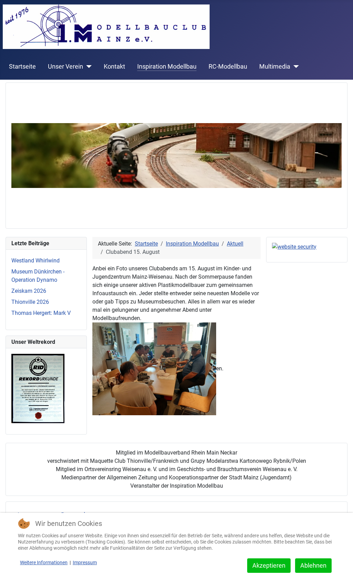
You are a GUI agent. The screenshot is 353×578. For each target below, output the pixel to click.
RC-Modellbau (228, 66)
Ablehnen (313, 565)
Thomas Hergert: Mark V (41, 313)
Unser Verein (65, 66)
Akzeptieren (268, 565)
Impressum (85, 562)
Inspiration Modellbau (166, 66)
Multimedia (274, 66)
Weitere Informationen (44, 562)
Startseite (22, 66)
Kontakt (114, 66)
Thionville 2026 (30, 302)
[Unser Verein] (87, 66)
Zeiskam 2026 (28, 291)
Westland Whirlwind (35, 260)
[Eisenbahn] (176, 155)
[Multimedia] (294, 66)
